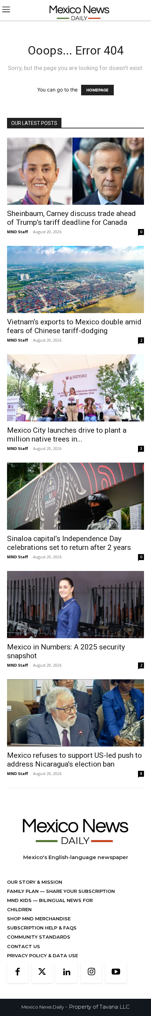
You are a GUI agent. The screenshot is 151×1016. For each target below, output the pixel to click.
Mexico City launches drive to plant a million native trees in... (66, 434)
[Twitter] (42, 972)
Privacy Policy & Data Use (42, 955)
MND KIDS (20, 900)
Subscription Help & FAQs (42, 928)
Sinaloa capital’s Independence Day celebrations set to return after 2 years (69, 543)
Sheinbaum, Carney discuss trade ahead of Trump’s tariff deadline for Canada (71, 218)
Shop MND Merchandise (39, 918)
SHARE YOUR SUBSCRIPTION (80, 891)
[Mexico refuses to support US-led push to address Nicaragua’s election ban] (75, 713)
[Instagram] (91, 972)
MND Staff (17, 231)
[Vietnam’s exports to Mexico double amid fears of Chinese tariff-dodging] (75, 279)
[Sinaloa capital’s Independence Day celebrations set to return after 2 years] (75, 496)
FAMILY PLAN (23, 891)
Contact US (23, 946)
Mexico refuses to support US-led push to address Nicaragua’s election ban (74, 759)
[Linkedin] (66, 972)
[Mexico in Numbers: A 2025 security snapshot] (75, 604)
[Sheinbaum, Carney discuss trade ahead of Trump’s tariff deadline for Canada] (75, 171)
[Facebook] (17, 972)
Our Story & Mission (34, 882)
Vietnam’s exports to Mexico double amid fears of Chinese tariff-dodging (74, 326)
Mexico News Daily (42, 1007)
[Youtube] (115, 972)
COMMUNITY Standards (38, 937)
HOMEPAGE (97, 90)
